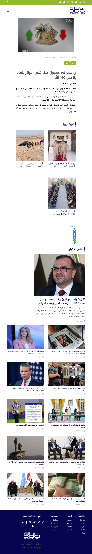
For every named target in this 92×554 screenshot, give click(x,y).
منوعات (69, 523)
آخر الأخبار (81, 516)
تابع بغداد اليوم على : (32, 516)
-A (67, 63)
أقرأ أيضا (68, 124)
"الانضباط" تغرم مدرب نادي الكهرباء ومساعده (30, 425)
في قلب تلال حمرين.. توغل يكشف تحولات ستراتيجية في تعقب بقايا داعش (31, 166)
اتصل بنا (55, 530)
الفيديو (69, 530)
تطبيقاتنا (54, 527)
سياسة (82, 520)
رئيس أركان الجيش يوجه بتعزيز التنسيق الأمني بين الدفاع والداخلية (62, 166)
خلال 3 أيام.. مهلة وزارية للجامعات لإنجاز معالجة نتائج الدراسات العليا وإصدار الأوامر (62, 301)
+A (73, 63)
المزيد (70, 516)
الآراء (70, 527)
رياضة (69, 520)
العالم (83, 533)
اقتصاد (82, 530)
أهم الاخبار (76, 249)
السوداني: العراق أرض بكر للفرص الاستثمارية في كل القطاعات (65, 214)
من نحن (54, 516)
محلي (83, 527)
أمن (84, 523)
